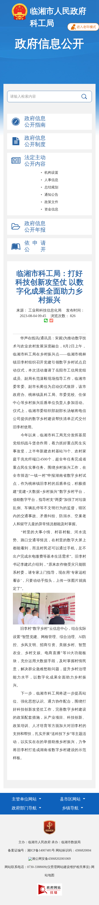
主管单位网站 (25, 799)
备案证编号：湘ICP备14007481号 (31, 850)
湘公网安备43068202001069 (51, 858)
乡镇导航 (71, 808)
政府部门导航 (25, 808)
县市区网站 (71, 799)
